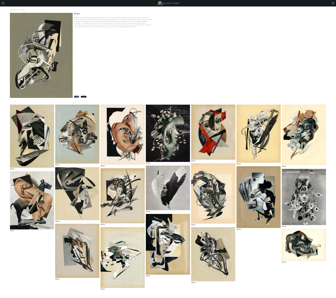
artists (22, 10)
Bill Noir (12, 169)
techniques (15, 10)
